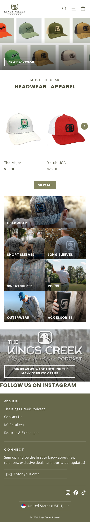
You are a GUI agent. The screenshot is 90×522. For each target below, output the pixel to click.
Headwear (30, 86)
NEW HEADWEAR (21, 62)
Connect (14, 449)
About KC (11, 401)
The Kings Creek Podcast (24, 409)
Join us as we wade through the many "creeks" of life (40, 371)
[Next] (84, 126)
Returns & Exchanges (21, 432)
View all (45, 185)
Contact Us (13, 416)
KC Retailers (14, 424)
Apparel (63, 86)
